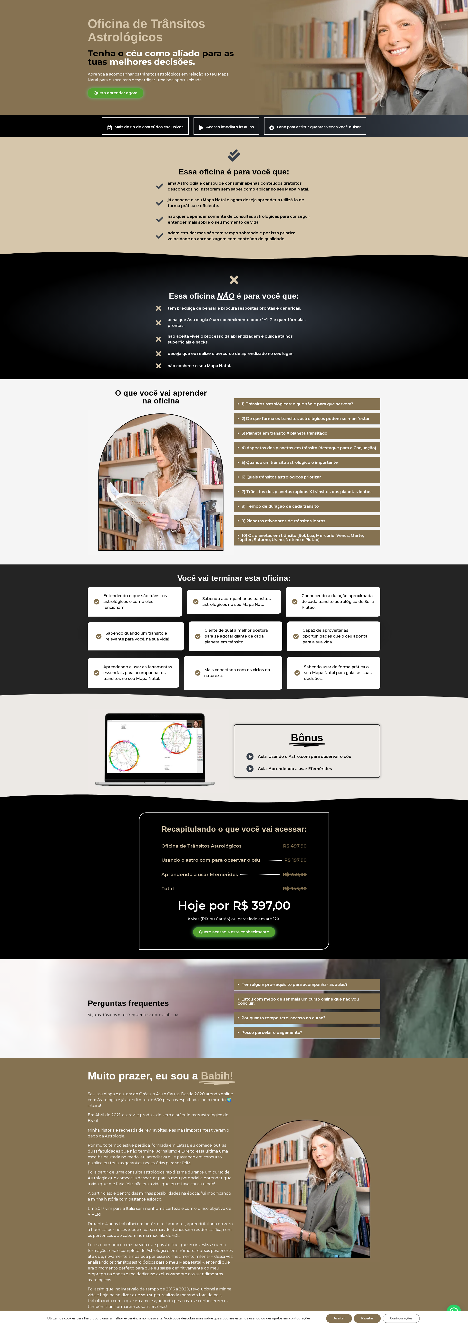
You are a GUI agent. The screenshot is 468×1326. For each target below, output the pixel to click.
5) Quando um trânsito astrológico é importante (290, 462)
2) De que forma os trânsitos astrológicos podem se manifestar (306, 418)
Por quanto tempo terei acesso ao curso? (283, 1018)
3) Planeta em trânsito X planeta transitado (284, 433)
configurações (300, 1318)
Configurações (401, 1318)
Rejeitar (367, 1318)
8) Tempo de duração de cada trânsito (280, 506)
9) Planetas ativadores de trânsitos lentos (283, 521)
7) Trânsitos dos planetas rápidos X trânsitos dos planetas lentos (306, 491)
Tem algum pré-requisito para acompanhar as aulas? (295, 984)
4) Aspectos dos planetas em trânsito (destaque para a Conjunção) (309, 448)
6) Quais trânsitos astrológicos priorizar (281, 477)
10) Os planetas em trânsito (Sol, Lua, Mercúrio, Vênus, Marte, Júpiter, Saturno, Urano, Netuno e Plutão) (301, 537)
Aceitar (339, 1318)
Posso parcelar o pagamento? (272, 1032)
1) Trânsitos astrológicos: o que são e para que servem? (297, 404)
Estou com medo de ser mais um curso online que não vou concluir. (298, 1001)
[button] (307, 404)
